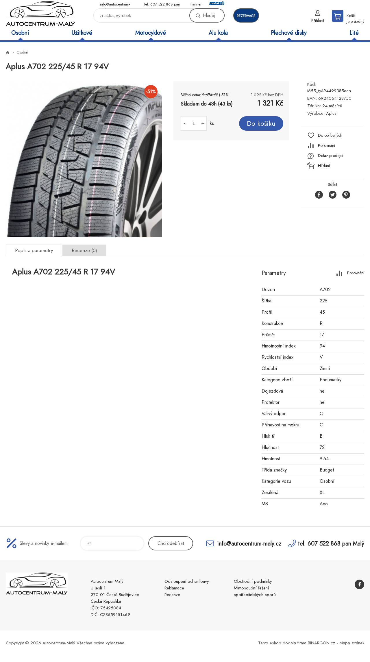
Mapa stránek (351, 643)
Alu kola (218, 33)
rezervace (246, 16)
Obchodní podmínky (253, 581)
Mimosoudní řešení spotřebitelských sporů (255, 591)
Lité (354, 33)
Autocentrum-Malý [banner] (40, 13)
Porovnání (326, 145)
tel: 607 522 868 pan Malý (162, 4)
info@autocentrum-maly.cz (115, 4)
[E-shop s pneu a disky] (7, 52)
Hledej (208, 15)
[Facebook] (359, 584)
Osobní (20, 33)
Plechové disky (289, 33)
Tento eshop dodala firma (282, 643)
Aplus (331, 113)
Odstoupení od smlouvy (186, 581)
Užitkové (82, 33)
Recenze (172, 594)
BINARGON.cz (321, 643)
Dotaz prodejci (330, 155)
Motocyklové (150, 33)
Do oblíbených (330, 135)
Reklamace (174, 588)
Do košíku (261, 123)
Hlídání (324, 166)
